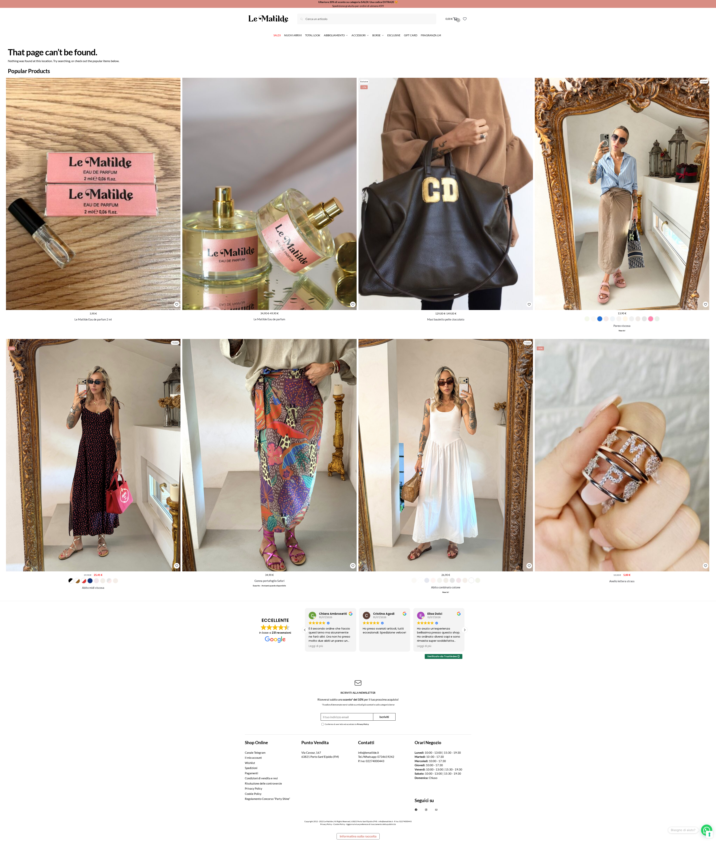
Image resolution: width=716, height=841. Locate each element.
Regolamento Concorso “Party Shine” (267, 798)
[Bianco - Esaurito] (420, 580)
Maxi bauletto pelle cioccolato (445, 319)
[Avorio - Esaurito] (593, 319)
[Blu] (90, 581)
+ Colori (703, 81)
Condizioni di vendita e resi (261, 778)
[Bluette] (600, 319)
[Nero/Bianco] (71, 581)
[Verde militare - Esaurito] (478, 580)
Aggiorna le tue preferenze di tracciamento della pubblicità (371, 824)
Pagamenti (251, 773)
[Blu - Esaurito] (427, 580)
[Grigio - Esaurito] (631, 319)
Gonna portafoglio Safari (269, 580)
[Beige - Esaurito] (414, 580)
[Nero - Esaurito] (644, 319)
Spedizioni (251, 768)
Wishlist (250, 763)
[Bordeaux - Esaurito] (606, 319)
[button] (464, 630)
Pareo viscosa (621, 325)
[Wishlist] (465, 19)
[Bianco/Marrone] (77, 581)
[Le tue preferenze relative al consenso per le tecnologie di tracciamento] (709, 834)
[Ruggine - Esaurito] (115, 581)
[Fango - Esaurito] (619, 319)
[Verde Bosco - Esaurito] (657, 319)
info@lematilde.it (368, 752)
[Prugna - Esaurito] (458, 580)
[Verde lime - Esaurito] (587, 319)
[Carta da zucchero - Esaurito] (612, 319)
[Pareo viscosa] (622, 194)
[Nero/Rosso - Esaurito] (109, 581)
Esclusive (364, 81)
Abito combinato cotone (445, 587)
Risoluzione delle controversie (263, 783)
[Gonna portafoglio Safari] (269, 455)
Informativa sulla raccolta (358, 836)
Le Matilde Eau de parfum (269, 319)
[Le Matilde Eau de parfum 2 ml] (93, 194)
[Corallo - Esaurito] (433, 580)
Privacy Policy (363, 724)
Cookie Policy (253, 793)
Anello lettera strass (622, 581)
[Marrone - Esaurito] (638, 319)
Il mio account (253, 757)
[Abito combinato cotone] (445, 455)
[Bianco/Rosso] (83, 581)
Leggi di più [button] (316, 646)
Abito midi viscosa (93, 587)
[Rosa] (650, 319)
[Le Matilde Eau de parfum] (269, 194)
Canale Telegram (255, 752)
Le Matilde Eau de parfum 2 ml (93, 319)
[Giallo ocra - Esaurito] (625, 319)
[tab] (273, 742)
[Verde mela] (471, 580)
